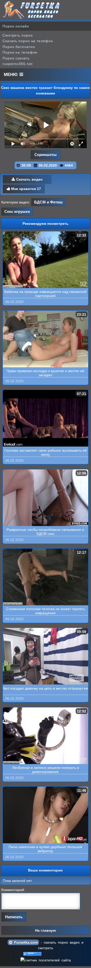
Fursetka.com (25, 942)
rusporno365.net (18, 64)
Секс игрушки (17, 211)
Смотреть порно (18, 35)
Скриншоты (45, 154)
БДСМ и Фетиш (48, 202)
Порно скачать (16, 58)
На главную (45, 930)
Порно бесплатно (19, 47)
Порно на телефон (20, 52)
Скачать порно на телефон (28, 41)
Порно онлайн (16, 26)
